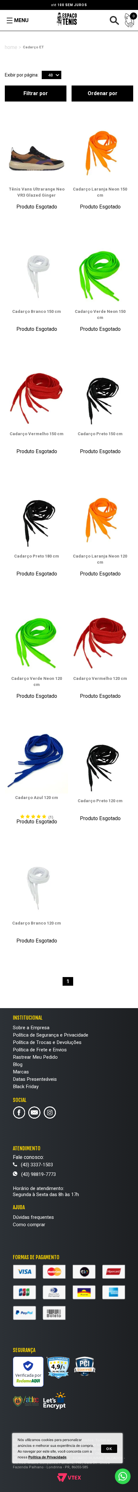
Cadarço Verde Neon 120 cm (36, 681)
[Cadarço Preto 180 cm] (36, 521)
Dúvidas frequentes (33, 1217)
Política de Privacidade (47, 1457)
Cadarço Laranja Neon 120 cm (100, 559)
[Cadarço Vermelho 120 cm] (100, 643)
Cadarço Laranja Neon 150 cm (100, 192)
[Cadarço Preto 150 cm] (100, 399)
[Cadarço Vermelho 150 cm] (36, 399)
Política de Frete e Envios (40, 1049)
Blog (17, 1064)
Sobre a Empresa (31, 1027)
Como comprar (29, 1224)
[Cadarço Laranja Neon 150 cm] (100, 154)
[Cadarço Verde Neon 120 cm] (36, 643)
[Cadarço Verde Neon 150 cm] (100, 276)
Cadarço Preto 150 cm (100, 434)
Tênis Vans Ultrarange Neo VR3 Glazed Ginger (37, 192)
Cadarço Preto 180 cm (36, 556)
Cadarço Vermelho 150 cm (37, 434)
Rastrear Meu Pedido (35, 1057)
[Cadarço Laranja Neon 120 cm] (100, 521)
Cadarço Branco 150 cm (36, 311)
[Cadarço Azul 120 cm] (36, 763)
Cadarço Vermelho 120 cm (100, 678)
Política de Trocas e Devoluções (47, 1042)
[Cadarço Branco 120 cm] (36, 888)
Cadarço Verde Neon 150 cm (100, 314)
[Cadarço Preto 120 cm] (100, 766)
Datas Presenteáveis (35, 1079)
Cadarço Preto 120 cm (100, 801)
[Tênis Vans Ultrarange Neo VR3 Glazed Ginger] (36, 154)
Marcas (21, 1071)
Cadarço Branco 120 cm (36, 923)
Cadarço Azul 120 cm (36, 798)
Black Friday (26, 1086)
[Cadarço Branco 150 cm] (36, 276)
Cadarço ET (33, 47)
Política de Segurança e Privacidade (50, 1035)
